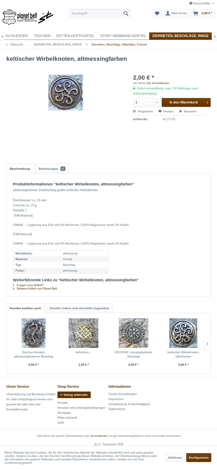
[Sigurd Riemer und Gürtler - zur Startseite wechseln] (28, 19)
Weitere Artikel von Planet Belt (36, 288)
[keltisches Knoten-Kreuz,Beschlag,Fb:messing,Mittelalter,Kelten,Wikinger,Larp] (84, 333)
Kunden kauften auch (25, 308)
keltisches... (83, 352)
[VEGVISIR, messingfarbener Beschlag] (133, 333)
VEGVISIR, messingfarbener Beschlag (133, 354)
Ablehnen (175, 457)
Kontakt (62, 402)
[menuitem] (100, 13)
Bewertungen (51, 168)
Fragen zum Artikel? (30, 285)
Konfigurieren (199, 457)
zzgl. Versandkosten (157, 83)
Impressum (116, 399)
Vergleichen (145, 111)
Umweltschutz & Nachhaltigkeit (129, 404)
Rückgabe (64, 412)
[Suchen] (125, 13)
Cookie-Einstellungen (122, 394)
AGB (60, 422)
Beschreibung (20, 168)
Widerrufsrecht (67, 417)
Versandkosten (98, 436)
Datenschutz (116, 409)
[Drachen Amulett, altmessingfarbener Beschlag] (34, 333)
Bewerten (190, 111)
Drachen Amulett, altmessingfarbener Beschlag (33, 354)
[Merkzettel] (157, 13)
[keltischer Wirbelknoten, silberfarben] (183, 333)
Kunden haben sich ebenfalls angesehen (79, 308)
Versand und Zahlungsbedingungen (81, 407)
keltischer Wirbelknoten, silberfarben (183, 354)
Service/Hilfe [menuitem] (201, 3)
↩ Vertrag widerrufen (74, 394)
